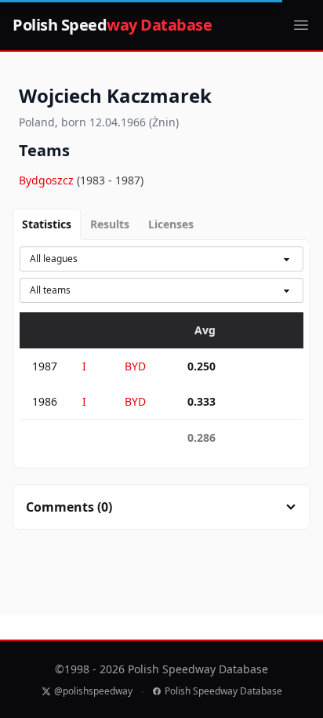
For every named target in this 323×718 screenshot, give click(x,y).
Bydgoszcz (48, 180)
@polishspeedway (93, 691)
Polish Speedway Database (223, 691)
